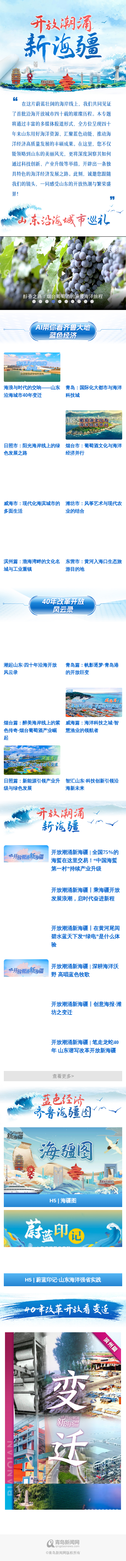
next (118, 273)
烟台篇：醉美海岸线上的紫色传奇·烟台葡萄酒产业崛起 (32, 730)
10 (92, 301)
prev (7, 273)
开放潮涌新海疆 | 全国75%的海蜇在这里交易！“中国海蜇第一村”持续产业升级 (85, 860)
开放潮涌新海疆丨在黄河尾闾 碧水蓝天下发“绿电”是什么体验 (85, 936)
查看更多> (63, 1076)
